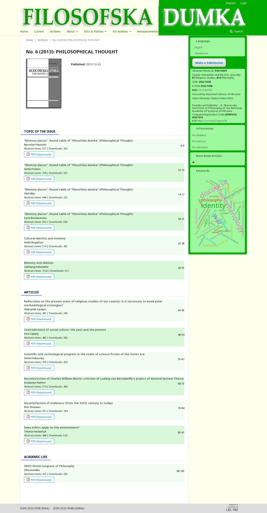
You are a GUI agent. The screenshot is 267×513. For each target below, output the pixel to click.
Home (24, 31)
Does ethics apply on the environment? (52, 427)
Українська (201, 53)
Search (238, 31)
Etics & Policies (94, 31)
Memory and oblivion (38, 263)
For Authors (121, 31)
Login (243, 3)
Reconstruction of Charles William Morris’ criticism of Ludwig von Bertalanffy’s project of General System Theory (104, 378)
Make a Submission (209, 63)
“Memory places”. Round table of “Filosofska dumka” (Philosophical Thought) (78, 140)
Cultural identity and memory (45, 238)
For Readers (199, 135)
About (71, 31)
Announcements (147, 31)
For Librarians (200, 147)
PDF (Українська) (40, 154)
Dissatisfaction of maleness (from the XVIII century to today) (68, 403)
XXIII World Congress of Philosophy (49, 466)
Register (231, 3)
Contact (169, 31)
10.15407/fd (205, 90)
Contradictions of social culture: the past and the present (65, 330)
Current (39, 31)
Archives (55, 31)
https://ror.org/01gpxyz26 (212, 120)
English (198, 47)
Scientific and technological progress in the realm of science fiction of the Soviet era (84, 354)
